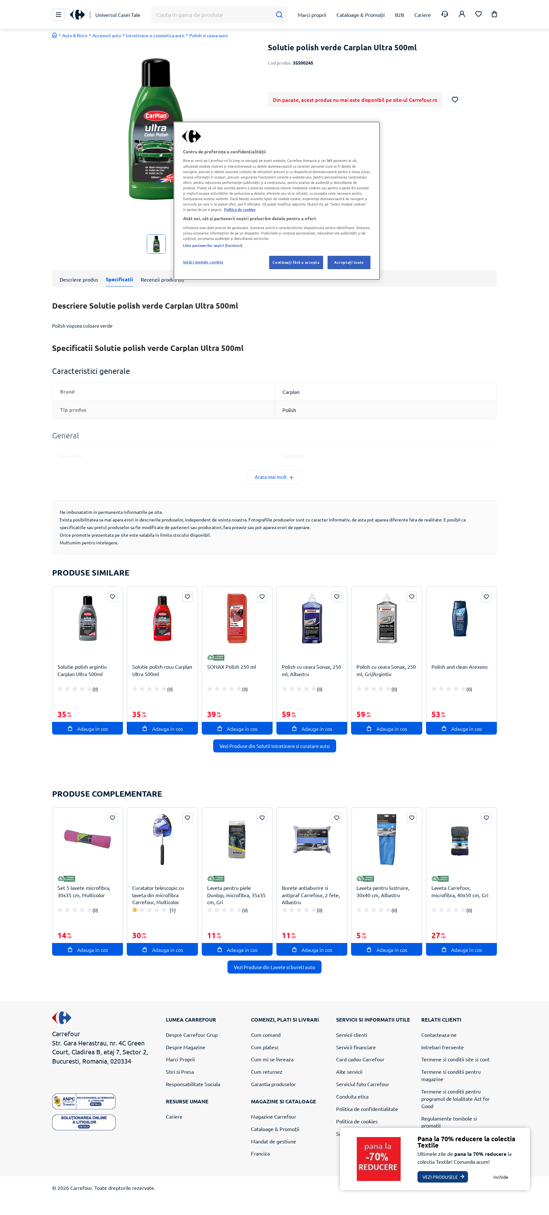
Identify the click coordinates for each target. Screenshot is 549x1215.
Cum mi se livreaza (272, 1059)
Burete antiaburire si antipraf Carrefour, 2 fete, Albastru (311, 894)
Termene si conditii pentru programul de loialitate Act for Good (455, 1098)
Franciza (260, 1153)
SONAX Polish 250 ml (231, 666)
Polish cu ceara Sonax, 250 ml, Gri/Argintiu (386, 670)
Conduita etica (352, 1096)
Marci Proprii (180, 1059)
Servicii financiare (356, 1047)
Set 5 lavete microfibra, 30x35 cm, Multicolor (84, 891)
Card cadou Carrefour (360, 1059)
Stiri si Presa (180, 1071)
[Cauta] (279, 15)
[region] (276, 201)
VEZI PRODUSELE (440, 1177)
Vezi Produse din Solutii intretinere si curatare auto (275, 746)
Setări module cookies (203, 261)
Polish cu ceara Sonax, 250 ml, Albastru (311, 670)
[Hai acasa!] (54, 35)
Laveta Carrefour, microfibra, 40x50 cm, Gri (459, 891)
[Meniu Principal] (58, 14)
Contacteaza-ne (439, 1034)
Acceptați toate (349, 262)
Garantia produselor (273, 1084)
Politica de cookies (357, 1121)
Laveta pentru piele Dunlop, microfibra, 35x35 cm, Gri (236, 894)
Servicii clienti (351, 1034)
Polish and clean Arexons (459, 666)
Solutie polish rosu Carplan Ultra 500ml (162, 670)
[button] (494, 15)
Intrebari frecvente (442, 1047)
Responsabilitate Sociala (193, 1084)
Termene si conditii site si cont (455, 1059)
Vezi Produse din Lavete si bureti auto (274, 967)
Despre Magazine (185, 1047)
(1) (173, 910)
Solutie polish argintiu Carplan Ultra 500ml (82, 670)
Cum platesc (265, 1047)
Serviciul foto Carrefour (362, 1084)
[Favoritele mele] (478, 15)
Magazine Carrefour (273, 1116)
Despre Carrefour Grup (192, 1034)
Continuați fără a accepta (296, 262)
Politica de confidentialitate (367, 1109)
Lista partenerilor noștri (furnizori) (212, 245)
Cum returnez (266, 1071)
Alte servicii (349, 1071)
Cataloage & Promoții (275, 1129)
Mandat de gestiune (273, 1141)
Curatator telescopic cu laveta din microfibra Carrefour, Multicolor (158, 894)
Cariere (174, 1116)
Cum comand (266, 1034)
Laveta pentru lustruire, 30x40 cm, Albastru (383, 891)
